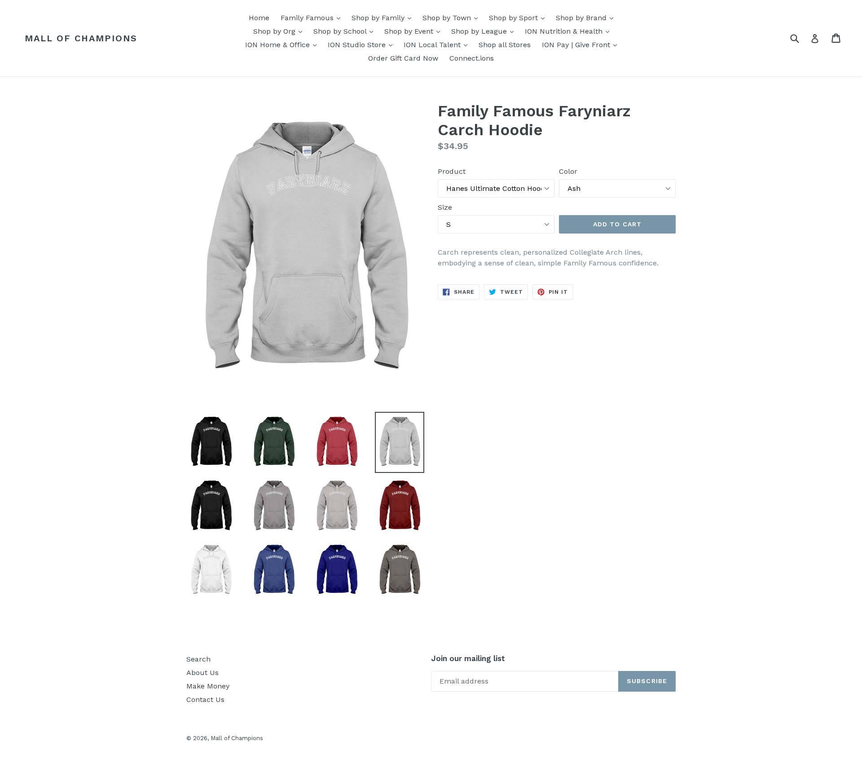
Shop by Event (414, 30)
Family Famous (313, 17)
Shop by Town (452, 17)
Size (445, 207)
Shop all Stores (505, 44)
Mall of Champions (81, 38)
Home (259, 17)
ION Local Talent (438, 44)
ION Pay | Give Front (581, 44)
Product (452, 171)
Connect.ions (471, 58)
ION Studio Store (362, 44)
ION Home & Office (283, 44)
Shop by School (345, 30)
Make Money (207, 686)
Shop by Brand (587, 17)
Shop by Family (384, 17)
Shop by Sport (519, 17)
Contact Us (205, 699)
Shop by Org (280, 30)
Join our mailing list (468, 658)
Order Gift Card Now (403, 58)
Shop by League (484, 30)
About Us (202, 672)
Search (198, 659)
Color (568, 171)
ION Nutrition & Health (569, 30)
